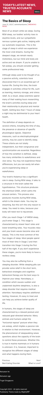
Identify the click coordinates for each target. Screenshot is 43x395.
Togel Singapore (6, 380)
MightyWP (25, 392)
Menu (37, 12)
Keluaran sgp (5, 376)
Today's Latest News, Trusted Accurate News (19, 8)
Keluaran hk (5, 372)
